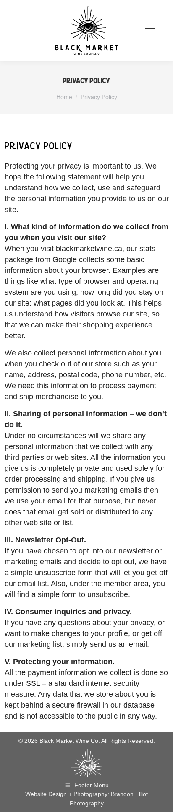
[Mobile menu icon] (150, 30)
